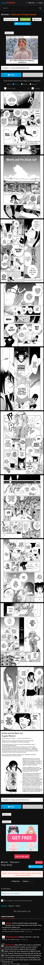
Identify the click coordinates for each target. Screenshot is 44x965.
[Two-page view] (2, 946)
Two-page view (11, 19)
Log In (40, 3)
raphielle (8, 923)
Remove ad (9, 33)
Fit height (37, 88)
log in (9, 893)
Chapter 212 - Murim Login (11, 939)
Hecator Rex (9, 945)
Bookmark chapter (23, 24)
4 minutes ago (25, 964)
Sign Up (31, 3)
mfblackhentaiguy (11, 937)
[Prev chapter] (2, 950)
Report (37, 19)
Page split (25, 19)
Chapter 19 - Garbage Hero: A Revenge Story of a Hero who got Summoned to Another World (21, 930)
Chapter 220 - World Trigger (11, 964)
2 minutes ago (28, 931)
